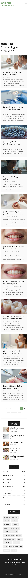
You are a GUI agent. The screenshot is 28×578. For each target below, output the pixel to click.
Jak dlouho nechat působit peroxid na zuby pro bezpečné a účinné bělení (13, 213)
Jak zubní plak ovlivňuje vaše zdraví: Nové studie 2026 (13, 143)
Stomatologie (6, 501)
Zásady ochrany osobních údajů (12, 562)
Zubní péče (5, 472)
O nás (8, 559)
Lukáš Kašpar (15, 181)
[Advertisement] (14, 23)
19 (8, 411)
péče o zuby (6, 521)
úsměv (5, 546)
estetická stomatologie (9, 535)
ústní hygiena (15, 517)
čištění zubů (18, 535)
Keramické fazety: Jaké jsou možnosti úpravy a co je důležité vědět (12, 387)
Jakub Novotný (15, 112)
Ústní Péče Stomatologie (8, 4)
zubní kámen (15, 524)
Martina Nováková (16, 286)
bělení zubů (14, 521)
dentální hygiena (15, 528)
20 (12, 411)
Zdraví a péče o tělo (8, 490)
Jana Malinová (15, 391)
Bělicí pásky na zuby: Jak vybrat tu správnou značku (12, 352)
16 (17, 408)
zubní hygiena (7, 524)
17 (21, 408)
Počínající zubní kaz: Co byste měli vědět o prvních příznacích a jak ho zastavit (13, 282)
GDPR (23, 562)
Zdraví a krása (6, 482)
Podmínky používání (16, 559)
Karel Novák (15, 146)
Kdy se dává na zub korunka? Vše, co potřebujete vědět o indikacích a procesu (13, 108)
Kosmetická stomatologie (9, 475)
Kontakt (14, 564)
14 (10, 408)
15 (14, 408)
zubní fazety (7, 550)
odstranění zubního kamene (15, 546)
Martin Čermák (15, 356)
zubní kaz (14, 550)
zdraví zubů (16, 542)
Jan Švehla (14, 77)
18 (24, 408)
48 (19, 411)
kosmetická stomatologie (9, 539)
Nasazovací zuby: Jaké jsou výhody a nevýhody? (12, 73)
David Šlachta (15, 321)
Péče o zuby (6, 497)
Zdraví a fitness (6, 504)
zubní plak (6, 531)
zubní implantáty (7, 542)
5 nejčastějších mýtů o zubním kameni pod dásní (13, 247)
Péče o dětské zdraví (8, 486)
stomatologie (7, 517)
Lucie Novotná (15, 251)
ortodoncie (19, 539)
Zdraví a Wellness (7, 493)
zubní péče (6, 528)
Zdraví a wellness (7, 479)
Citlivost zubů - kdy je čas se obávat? (13, 178)
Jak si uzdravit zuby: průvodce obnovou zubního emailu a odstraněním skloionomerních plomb (14, 317)
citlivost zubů (14, 531)
